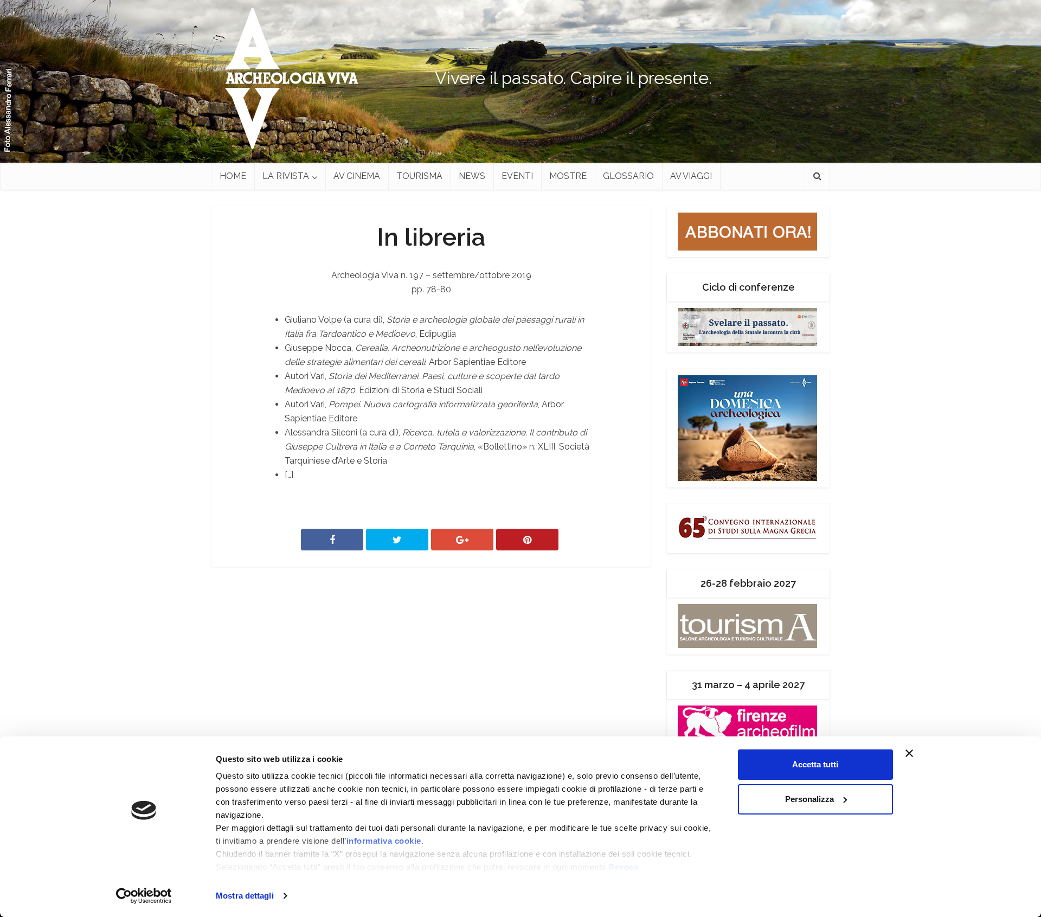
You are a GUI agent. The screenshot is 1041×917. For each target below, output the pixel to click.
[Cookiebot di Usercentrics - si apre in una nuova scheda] (144, 896)
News (472, 176)
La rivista (285, 176)
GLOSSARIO (628, 176)
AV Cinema (356, 176)
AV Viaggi (691, 176)
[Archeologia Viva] (287, 78)
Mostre (568, 176)
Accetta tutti (815, 764)
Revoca (623, 866)
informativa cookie (383, 840)
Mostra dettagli (245, 895)
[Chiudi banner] (929, 753)
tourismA (419, 176)
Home (233, 176)
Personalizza (809, 799)
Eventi (517, 176)
